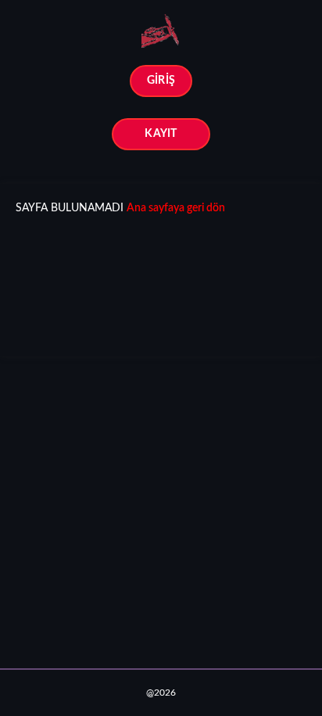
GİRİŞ (161, 80)
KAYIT (161, 133)
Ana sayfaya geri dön (176, 208)
